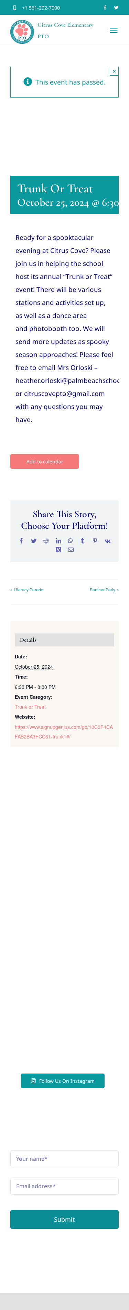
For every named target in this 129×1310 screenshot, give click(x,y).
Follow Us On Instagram (67, 1081)
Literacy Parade (28, 589)
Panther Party (102, 589)
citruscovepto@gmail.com (64, 945)
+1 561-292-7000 (41, 7)
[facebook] (105, 7)
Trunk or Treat (30, 706)
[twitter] (116, 7)
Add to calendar (44, 461)
